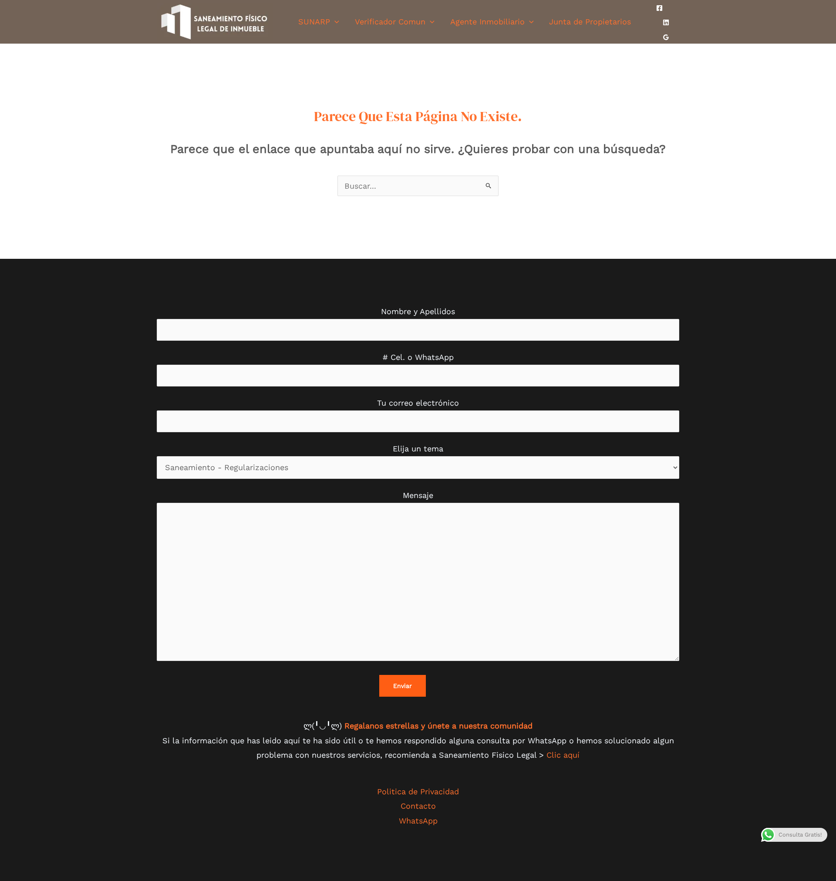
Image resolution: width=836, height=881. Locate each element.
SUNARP (314, 21)
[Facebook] (659, 8)
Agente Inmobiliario (487, 21)
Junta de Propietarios (590, 21)
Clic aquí (563, 754)
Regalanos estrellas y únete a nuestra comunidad (438, 725)
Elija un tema (418, 448)
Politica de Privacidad (418, 791)
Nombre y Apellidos (418, 311)
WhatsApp (418, 820)
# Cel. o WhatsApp (418, 357)
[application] (334, 21)
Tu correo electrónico (418, 402)
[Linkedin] (666, 22)
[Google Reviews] (666, 37)
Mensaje (418, 495)
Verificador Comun (390, 21)
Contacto (418, 805)
